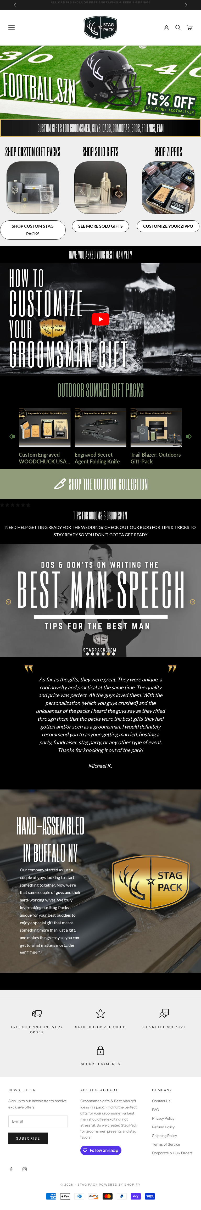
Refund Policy (163, 1127)
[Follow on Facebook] (11, 1169)
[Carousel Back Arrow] (12, 436)
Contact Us (161, 1101)
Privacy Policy (163, 1118)
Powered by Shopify (120, 1184)
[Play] (100, 319)
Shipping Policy (164, 1135)
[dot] (87, 654)
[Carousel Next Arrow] (188, 436)
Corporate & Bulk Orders (172, 1153)
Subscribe (28, 1138)
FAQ (155, 1109)
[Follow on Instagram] (24, 1169)
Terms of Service (166, 1144)
